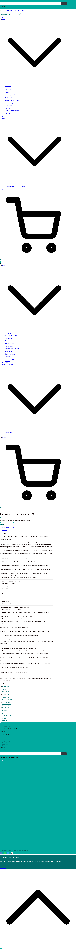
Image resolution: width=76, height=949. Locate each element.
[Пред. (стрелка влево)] (0, 948)
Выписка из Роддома (9, 95)
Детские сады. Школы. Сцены (32, 526)
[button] (34, 84)
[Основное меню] (0, 261)
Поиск (1, 0)
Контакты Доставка (7, 116)
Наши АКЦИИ (8, 86)
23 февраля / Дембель (10, 99)
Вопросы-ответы (9, 188)
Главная (4, 17)
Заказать (2, 524)
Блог (3, 365)
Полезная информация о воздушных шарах (15, 186)
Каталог (4, 267)
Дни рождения (8, 92)
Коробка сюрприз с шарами (11, 87)
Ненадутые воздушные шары (12, 110)
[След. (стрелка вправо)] (1, 948)
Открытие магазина (10, 107)
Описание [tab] (4, 530)
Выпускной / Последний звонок (12, 100)
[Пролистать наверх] (38, 944)
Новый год (7, 108)
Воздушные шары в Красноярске (10, 741)
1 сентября (7, 113)
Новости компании (9, 184)
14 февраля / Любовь (9, 103)
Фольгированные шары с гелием (12, 94)
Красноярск (3, 868)
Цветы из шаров (9, 105)
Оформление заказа (7, 189)
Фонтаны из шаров (9, 90)
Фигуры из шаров (9, 102)
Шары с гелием (8, 89)
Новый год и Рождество (45, 526)
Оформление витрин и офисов (7, 527)
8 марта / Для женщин (10, 111)
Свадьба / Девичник (9, 97)
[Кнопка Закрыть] (0, 263)
